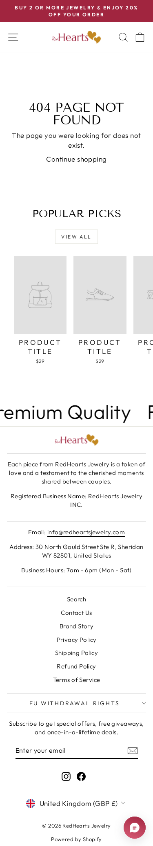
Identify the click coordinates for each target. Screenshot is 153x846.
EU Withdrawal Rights (74, 703)
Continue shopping (76, 159)
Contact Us (76, 612)
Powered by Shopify (76, 839)
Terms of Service (76, 680)
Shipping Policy (76, 653)
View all (76, 237)
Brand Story (77, 626)
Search (76, 599)
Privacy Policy (77, 640)
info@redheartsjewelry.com (86, 532)
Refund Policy (76, 666)
